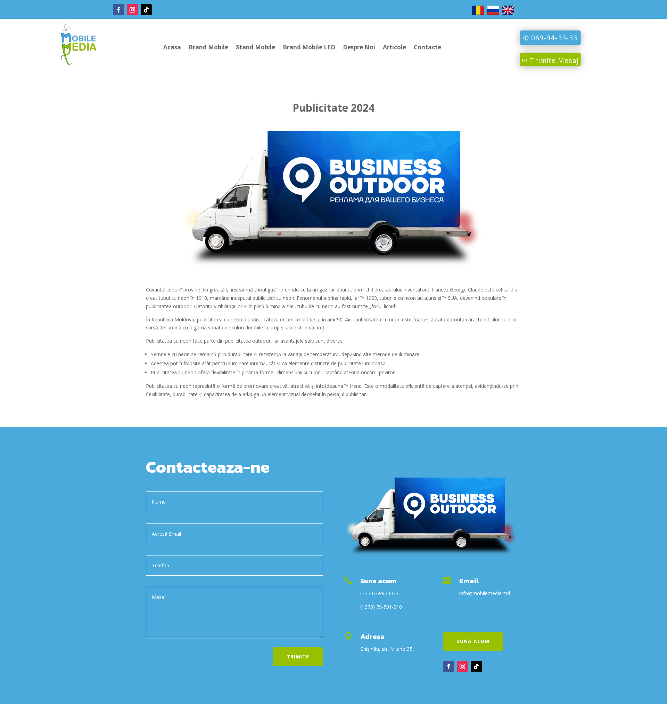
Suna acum (378, 581)
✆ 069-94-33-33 (550, 37)
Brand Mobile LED (309, 48)
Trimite (298, 656)
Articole (394, 48)
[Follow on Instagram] (132, 9)
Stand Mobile (255, 48)
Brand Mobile (208, 48)
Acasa (172, 48)
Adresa (372, 636)
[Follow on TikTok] (146, 9)
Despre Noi (359, 48)
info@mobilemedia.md (484, 593)
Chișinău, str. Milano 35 (386, 649)
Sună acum (473, 641)
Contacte (427, 48)
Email (469, 581)
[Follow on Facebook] (118, 9)
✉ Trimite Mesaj (550, 60)
